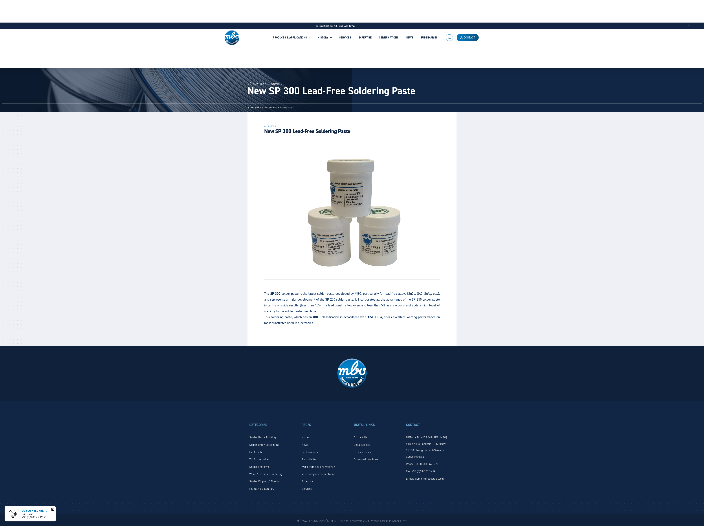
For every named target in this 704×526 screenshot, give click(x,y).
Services (307, 489)
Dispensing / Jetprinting (264, 445)
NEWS (409, 37)
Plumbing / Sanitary (261, 489)
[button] (52, 509)
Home (305, 437)
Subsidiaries (309, 459)
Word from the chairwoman (318, 467)
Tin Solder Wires (259, 459)
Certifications (310, 452)
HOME (250, 107)
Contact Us (360, 437)
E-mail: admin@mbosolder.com (425, 479)
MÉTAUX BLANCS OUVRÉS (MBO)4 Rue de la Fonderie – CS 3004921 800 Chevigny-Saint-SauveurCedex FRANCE (426, 447)
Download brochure (366, 459)
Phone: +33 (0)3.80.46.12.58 (422, 464)
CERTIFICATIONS (389, 37)
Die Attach (255, 452)
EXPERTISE (365, 37)
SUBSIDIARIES (429, 37)
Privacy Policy (362, 452)
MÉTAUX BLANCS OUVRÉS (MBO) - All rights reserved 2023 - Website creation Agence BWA (352, 521)
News (305, 445)
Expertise (307, 481)
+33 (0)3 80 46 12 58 (34, 517)
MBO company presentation (318, 474)
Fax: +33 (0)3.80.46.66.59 (420, 471)
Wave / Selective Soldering (266, 474)
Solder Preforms (259, 467)
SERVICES (345, 37)
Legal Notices (362, 445)
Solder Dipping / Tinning (264, 481)
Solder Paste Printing (262, 437)
